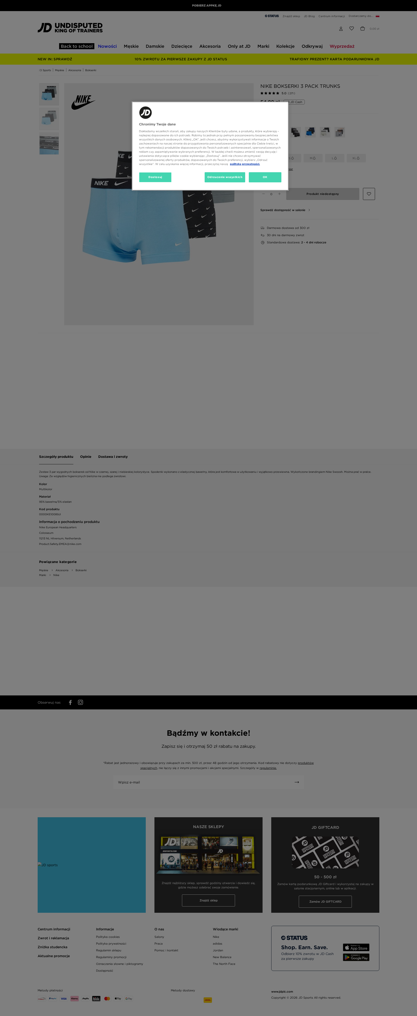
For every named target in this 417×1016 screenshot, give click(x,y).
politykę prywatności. (245, 164)
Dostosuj (155, 177)
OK (265, 177)
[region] (210, 146)
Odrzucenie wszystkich (225, 177)
